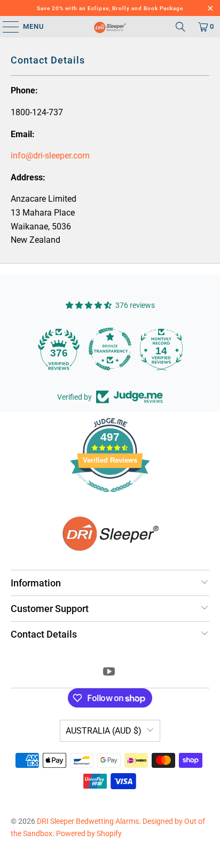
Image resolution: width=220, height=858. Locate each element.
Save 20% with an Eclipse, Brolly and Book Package (110, 8)
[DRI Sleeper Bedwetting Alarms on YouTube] (109, 672)
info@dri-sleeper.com (50, 155)
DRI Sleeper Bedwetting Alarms (88, 821)
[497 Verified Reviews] (110, 498)
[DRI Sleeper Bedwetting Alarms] (110, 26)
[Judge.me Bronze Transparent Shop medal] (110, 349)
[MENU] (5, 26)
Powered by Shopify (89, 833)
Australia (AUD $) (104, 731)
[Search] (180, 26)
